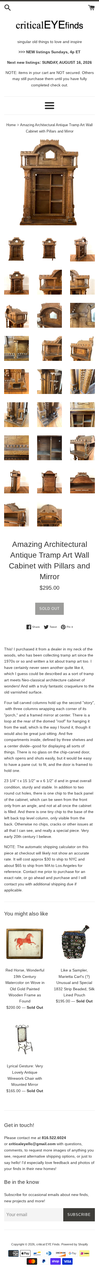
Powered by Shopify (74, 1244)
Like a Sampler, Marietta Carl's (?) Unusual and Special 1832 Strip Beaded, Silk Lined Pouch (74, 982)
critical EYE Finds (48, 1244)
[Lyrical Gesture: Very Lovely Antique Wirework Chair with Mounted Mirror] (24, 1039)
